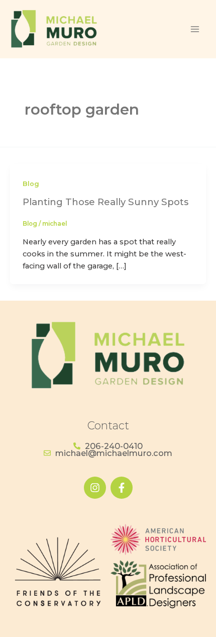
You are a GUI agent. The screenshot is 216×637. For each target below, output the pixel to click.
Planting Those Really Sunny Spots (105, 202)
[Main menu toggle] (194, 29)
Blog (31, 184)
